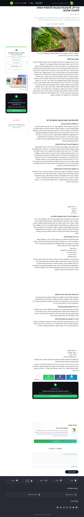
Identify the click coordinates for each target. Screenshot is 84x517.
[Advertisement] (55, 107)
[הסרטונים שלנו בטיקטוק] (70, 507)
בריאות (20, 124)
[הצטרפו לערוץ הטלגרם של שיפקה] (76, 507)
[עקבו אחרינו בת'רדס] (67, 507)
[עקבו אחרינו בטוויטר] (73, 507)
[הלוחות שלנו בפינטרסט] (57, 507)
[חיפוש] (11, 3)
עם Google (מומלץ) (15, 66)
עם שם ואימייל (16, 62)
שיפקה (61, 23)
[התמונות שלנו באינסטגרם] (64, 507)
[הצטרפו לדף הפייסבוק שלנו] (60, 507)
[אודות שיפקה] (74, 430)
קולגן (40, 180)
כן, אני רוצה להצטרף (55, 396)
